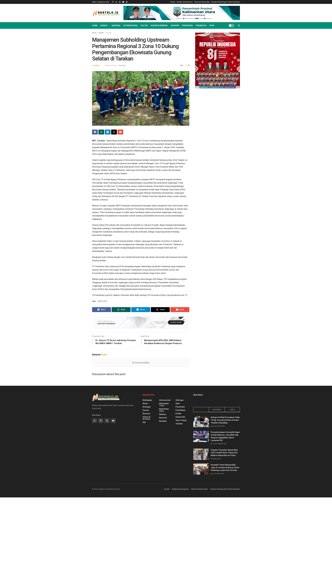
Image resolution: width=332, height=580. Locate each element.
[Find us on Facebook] (112, 2)
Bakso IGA (102, 301)
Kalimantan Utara (164, 410)
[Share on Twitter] (114, 132)
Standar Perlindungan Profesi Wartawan (225, 2)
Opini (211, 25)
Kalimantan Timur (164, 404)
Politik (144, 25)
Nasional (116, 25)
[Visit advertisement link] (181, 13)
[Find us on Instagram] (119, 2)
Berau (145, 403)
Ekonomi (175, 25)
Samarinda (180, 417)
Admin (97, 65)
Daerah (103, 25)
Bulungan (147, 407)
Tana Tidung (180, 420)
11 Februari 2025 (110, 65)
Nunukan (163, 421)
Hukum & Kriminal (159, 25)
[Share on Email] (120, 132)
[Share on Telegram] (107, 132)
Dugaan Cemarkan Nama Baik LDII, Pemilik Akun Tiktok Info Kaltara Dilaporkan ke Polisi (224, 453)
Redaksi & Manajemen (185, 2)
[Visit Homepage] (106, 13)
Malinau (162, 414)
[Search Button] (239, 25)
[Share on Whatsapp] (101, 132)
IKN (144, 422)
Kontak (172, 2)
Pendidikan (187, 25)
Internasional (130, 25)
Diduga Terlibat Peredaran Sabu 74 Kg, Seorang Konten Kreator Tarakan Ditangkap (225, 420)
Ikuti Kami (198, 395)
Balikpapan (147, 400)
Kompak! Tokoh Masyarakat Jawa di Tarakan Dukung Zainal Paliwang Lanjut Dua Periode (225, 467)
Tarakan (108, 33)
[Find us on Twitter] (116, 2)
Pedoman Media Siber (202, 2)
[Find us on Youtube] (123, 2)
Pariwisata (201, 25)
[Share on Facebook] (95, 132)
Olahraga (179, 400)
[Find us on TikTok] (126, 2)
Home (94, 25)
